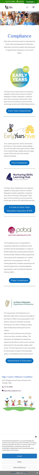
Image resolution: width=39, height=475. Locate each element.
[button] (36, 437)
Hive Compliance (19, 162)
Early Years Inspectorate (19, 110)
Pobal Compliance (19, 280)
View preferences (19, 467)
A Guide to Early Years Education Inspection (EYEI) (19, 209)
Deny (19, 462)
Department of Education (19, 360)
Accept (19, 456)
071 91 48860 (11, 1)
